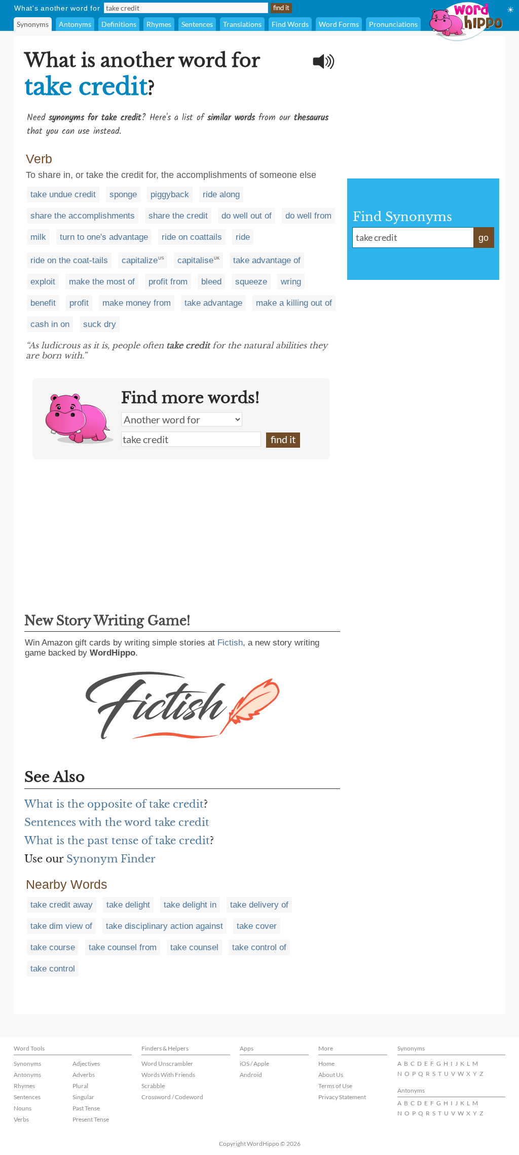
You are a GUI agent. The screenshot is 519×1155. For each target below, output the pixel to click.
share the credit (178, 216)
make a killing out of (294, 303)
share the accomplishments (82, 216)
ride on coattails (192, 237)
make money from (136, 303)
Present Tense (90, 1119)
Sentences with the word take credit (116, 822)
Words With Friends (168, 1074)
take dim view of (61, 926)
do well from (308, 216)
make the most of (102, 281)
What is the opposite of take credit (114, 804)
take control (52, 968)
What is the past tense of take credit (117, 841)
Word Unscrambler (167, 1063)
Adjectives (86, 1063)
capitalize (140, 260)
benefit (43, 303)
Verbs (21, 1119)
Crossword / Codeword (172, 1097)
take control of (259, 947)
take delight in (190, 905)
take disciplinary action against (164, 926)
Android (251, 1074)
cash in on (49, 324)
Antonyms (75, 24)
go (483, 238)
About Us (330, 1074)
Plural (80, 1086)
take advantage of (267, 260)
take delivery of (259, 905)
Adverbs (83, 1074)
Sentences (197, 24)
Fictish (230, 642)
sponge (123, 194)
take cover (257, 926)
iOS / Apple (254, 1063)
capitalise (195, 260)
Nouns (22, 1108)
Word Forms (339, 24)
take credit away (61, 905)
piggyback (170, 194)
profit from (168, 281)
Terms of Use (335, 1086)
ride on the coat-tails (69, 260)
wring (291, 281)
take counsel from (123, 947)
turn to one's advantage (104, 237)
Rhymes (158, 24)
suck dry (99, 324)
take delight (128, 905)
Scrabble (153, 1086)
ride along (221, 194)
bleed (211, 281)
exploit (42, 281)
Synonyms (33, 24)
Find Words (290, 24)
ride (243, 237)
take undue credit (63, 194)
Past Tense (86, 1108)
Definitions (118, 24)
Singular (83, 1097)
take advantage (213, 303)
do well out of (246, 216)
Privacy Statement (342, 1097)
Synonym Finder (111, 859)
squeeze (251, 281)
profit (79, 303)
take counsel (194, 947)
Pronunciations (393, 24)
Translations (242, 24)
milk (38, 237)
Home (326, 1063)
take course (52, 947)
